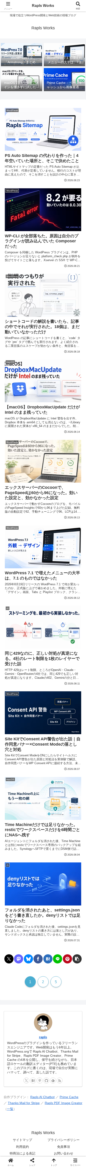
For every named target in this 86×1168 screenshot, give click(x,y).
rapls (43, 1037)
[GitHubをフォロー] (46, 1080)
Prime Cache (69, 1097)
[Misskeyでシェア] (71, 1132)
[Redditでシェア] (52, 1145)
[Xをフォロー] (26, 1080)
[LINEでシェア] (57, 958)
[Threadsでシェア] (33, 1145)
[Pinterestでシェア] (67, 958)
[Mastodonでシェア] (18, 958)
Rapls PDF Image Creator (63, 1103)
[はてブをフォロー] (33, 1080)
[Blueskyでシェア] (28, 958)
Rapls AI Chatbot (42, 1097)
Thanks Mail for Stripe (24, 1103)
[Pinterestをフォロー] (40, 1080)
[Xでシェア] (9, 958)
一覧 (10, 1109)
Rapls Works (43, 6)
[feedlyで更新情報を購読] (53, 1080)
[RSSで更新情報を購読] (60, 1080)
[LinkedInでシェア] (52, 1157)
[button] (77, 958)
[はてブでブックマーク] (48, 958)
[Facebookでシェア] (38, 958)
